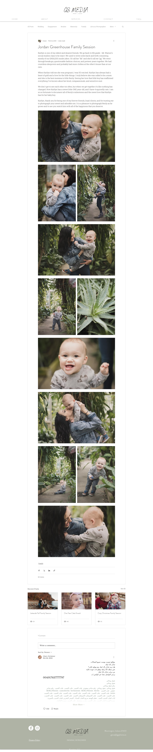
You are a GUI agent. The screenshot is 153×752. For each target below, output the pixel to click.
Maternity (73, 26)
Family (83, 26)
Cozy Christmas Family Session (109, 613)
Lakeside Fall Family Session (40, 613)
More (112, 26)
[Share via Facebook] (39, 571)
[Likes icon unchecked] (44, 709)
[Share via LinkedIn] (49, 571)
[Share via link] (54, 571)
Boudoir (63, 26)
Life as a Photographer (98, 26)
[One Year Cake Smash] (77, 601)
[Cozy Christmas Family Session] (110, 601)
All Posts (31, 26)
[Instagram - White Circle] (37, 728)
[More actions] (114, 41)
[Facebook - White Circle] (30, 728)
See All (123, 589)
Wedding (41, 26)
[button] (76, 19)
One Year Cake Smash (72, 613)
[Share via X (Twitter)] (44, 571)
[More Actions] (114, 657)
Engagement (52, 26)
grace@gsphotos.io (118, 734)
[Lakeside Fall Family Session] (43, 601)
